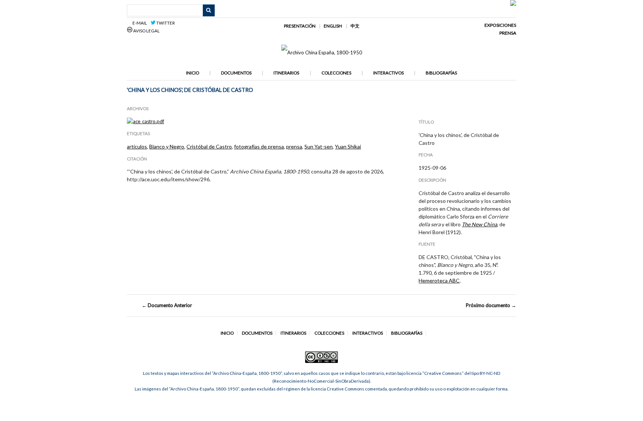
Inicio (192, 72)
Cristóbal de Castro (209, 146)
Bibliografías (441, 72)
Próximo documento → (491, 305)
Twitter (165, 22)
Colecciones (336, 72)
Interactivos (388, 72)
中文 (355, 25)
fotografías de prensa (259, 146)
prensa (294, 146)
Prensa (507, 33)
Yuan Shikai (348, 146)
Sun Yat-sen (318, 146)
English (333, 25)
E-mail (141, 22)
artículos (137, 146)
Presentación (300, 25)
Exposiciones (500, 25)
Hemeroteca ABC (439, 280)
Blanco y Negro (166, 146)
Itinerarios (286, 72)
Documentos (236, 72)
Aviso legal (146, 30)
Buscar (209, 10)
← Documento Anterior (167, 305)
